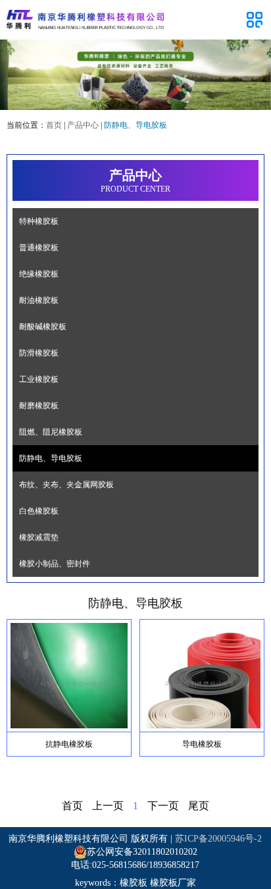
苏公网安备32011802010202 (142, 852)
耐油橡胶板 (39, 300)
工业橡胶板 (39, 379)
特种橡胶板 (39, 221)
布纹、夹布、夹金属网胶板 (66, 484)
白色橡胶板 (39, 511)
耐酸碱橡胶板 (42, 326)
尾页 (198, 805)
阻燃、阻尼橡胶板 (50, 432)
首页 (54, 125)
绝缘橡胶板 (39, 274)
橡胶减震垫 (39, 537)
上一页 (108, 805)
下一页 (163, 805)
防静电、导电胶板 (50, 458)
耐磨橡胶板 (39, 405)
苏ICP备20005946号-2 (218, 839)
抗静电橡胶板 (69, 744)
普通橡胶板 (39, 247)
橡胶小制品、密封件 (54, 563)
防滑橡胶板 (39, 353)
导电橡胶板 (202, 744)
